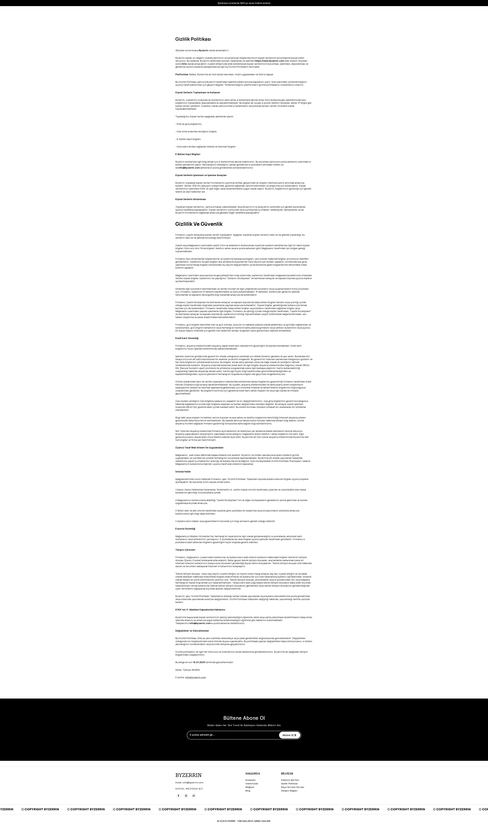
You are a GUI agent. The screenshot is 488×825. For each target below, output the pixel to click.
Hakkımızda (251, 783)
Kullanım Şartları (290, 780)
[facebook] (178, 796)
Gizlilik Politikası (289, 783)
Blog (247, 791)
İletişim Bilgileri (289, 791)
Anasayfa (250, 780)
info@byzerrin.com (195, 677)
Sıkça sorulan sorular (292, 787)
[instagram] (186, 796)
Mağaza (249, 787)
